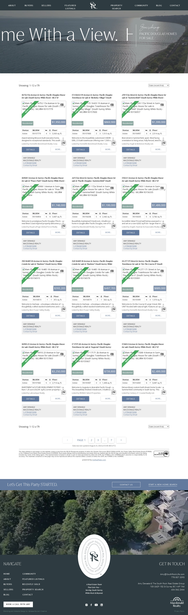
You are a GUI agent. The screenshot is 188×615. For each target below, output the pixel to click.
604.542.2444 (177, 589)
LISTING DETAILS (30, 149)
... (104, 440)
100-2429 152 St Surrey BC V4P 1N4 (167, 586)
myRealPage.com (99, 460)
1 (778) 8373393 (29, 163)
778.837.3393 (177, 577)
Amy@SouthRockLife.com (172, 574)
